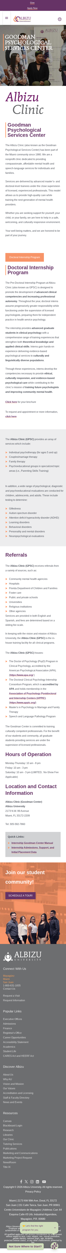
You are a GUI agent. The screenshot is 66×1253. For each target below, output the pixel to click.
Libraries (8, 1135)
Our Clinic (8, 1139)
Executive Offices (12, 1019)
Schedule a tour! (20, 895)
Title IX (7, 1167)
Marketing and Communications (20, 1153)
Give (32, 2)
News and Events (12, 1102)
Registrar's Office (12, 1033)
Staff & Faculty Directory (16, 1097)
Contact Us (9, 988)
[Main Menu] (59, 18)
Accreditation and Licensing (18, 1093)
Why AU (7, 1079)
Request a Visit (11, 995)
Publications (10, 1148)
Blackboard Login (12, 1125)
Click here (11, 402)
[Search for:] (33, 51)
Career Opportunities (14, 1037)
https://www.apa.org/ (21, 675)
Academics (9, 1046)
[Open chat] (54, 1246)
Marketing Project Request (17, 1157)
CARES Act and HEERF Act (18, 1056)
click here (11, 416)
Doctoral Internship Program (24, 257)
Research (8, 1130)
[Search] (53, 51)
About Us (8, 1074)
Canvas (7, 1121)
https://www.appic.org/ (22, 702)
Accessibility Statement (15, 1042)
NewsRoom (9, 1162)
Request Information (14, 1000)
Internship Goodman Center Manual (32, 843)
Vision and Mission (13, 1084)
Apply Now (32, 8)
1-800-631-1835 (12, 985)
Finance (7, 1028)
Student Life (9, 1051)
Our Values (9, 1088)
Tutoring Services (12, 1144)
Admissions (9, 1023)
